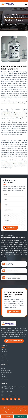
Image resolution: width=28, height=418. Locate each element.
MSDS (3, 368)
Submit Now (11, 228)
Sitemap (4, 358)
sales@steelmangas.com (12, 271)
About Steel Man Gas (15, 341)
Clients (4, 356)
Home (4, 24)
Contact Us (5, 360)
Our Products (5, 352)
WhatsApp (21, 416)
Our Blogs (4, 377)
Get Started (15, 311)
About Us (4, 350)
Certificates (5, 379)
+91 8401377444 (9, 264)
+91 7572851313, (9, 263)
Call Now (8, 416)
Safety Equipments (7, 372)
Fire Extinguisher (6, 370)
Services (4, 375)
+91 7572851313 (8, 391)
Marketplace (5, 354)
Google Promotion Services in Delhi (12, 411)
